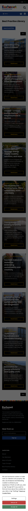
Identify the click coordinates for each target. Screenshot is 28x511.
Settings (14, 498)
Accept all (14, 507)
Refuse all (14, 502)
